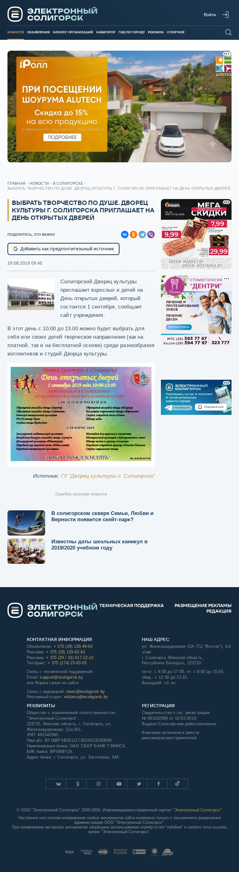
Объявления (38, 32)
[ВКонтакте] (125, 234)
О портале (176, 32)
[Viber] (151, 234)
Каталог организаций (73, 32)
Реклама (156, 32)
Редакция (219, 611)
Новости (15, 32)
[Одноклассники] (133, 234)
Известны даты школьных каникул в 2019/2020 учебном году (99, 545)
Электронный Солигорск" (198, 810)
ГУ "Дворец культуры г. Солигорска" (108, 476)
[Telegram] (142, 234)
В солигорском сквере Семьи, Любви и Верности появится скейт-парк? (102, 516)
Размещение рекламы (203, 605)
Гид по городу (132, 32)
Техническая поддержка (131, 605)
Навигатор (105, 32)
